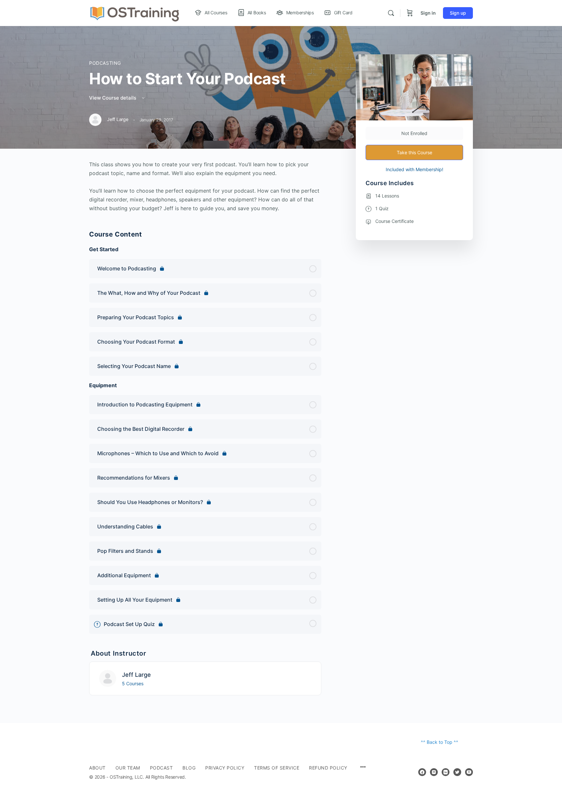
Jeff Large (136, 674)
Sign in (428, 13)
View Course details (113, 98)
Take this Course (414, 152)
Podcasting (105, 63)
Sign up (458, 13)
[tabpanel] (205, 186)
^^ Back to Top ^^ (439, 742)
